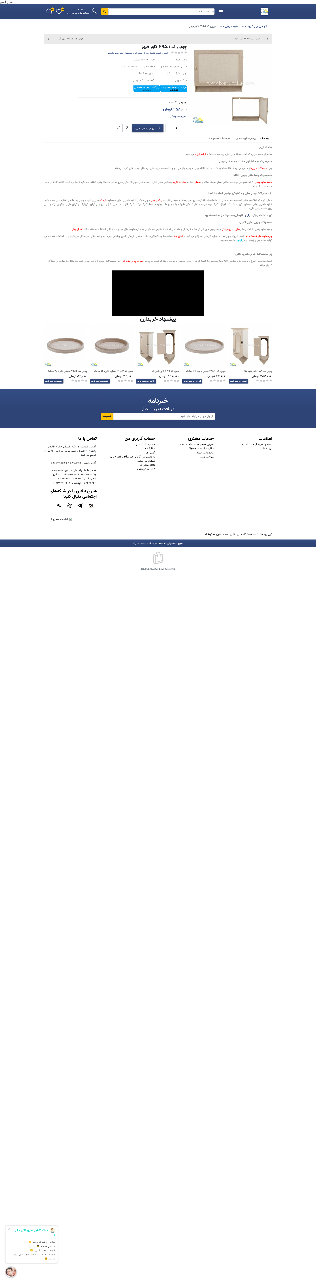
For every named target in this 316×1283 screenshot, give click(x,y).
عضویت (107, 416)
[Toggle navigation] (221, 11)
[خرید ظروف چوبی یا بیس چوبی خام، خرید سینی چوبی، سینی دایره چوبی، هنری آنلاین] (204, 346)
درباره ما (267, 449)
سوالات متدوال (206, 457)
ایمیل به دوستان (178, 116)
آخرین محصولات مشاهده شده (197, 445)
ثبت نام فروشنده (146, 469)
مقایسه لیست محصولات (200, 449)
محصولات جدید (205, 453)
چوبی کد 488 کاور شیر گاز (258, 371)
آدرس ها (150, 453)
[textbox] (161, 11)
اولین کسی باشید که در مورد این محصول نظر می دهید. (138, 53)
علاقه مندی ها (147, 465)
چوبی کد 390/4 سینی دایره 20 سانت (67, 371)
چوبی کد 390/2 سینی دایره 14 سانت (114, 371)
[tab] (265, 139)
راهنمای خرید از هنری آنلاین (257, 445)
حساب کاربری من (145, 445)
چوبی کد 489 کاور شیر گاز (166, 371)
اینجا (246, 215)
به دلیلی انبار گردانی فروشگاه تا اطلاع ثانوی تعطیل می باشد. (132, 459)
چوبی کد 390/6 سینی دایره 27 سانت (206, 371)
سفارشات (150, 449)
